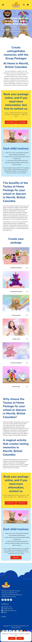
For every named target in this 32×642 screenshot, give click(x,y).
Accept (11, 638)
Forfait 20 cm (10, 503)
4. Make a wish (16, 339)
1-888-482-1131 (22, 497)
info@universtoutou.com (16, 113)
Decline (20, 638)
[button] (3, 5)
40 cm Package (22, 122)
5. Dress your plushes (16, 363)
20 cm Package (10, 122)
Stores (5, 612)
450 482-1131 (9, 114)
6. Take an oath (16, 386)
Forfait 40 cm (21, 503)
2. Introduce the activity (16, 291)
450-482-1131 (7, 607)
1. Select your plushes (16, 267)
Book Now (16, 557)
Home (14, 27)
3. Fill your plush (16, 315)
